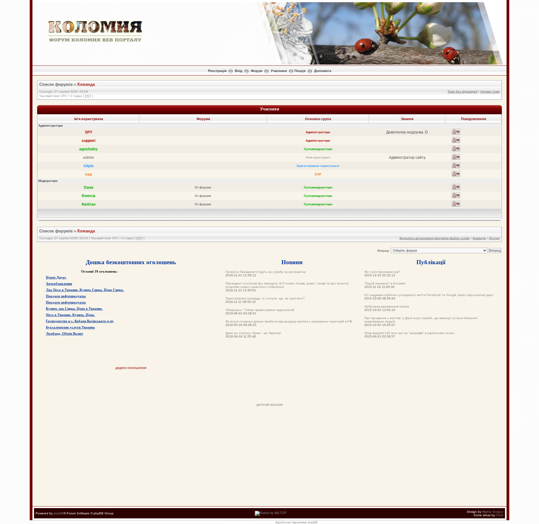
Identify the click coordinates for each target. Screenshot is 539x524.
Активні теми (490, 91)
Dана (88, 187)
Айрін (88, 166)
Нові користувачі (318, 157)
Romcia (88, 196)
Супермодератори (318, 149)
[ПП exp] (456, 174)
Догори (494, 238)
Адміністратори (318, 132)
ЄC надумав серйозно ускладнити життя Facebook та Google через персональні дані (428, 295)
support (88, 140)
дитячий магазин (269, 404)
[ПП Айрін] (456, 165)
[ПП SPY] (456, 132)
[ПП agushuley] (456, 148)
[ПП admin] (456, 157)
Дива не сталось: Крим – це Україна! (253, 333)
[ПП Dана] (456, 187)
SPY (88, 132)
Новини (292, 262)
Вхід (238, 71)
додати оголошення (130, 368)
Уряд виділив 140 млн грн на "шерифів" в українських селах (409, 333)
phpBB (59, 513)
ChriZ (499, 515)
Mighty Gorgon (492, 511)
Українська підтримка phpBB (296, 522)
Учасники (279, 71)
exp (88, 174)
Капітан (88, 204)
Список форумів (56, 84)
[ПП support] (456, 140)
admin (88, 157)
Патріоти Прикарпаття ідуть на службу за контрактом (266, 272)
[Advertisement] (269, 389)
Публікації (430, 262)
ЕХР (318, 174)
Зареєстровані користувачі (317, 165)
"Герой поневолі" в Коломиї (384, 283)
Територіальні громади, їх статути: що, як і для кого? (265, 298)
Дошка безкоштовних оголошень (131, 262)
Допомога (322, 71)
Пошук (300, 71)
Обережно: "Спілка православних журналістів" (260, 310)
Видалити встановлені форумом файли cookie (435, 238)
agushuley (88, 149)
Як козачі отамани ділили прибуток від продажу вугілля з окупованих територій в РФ (289, 321)
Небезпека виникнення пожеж (386, 306)
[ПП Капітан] (456, 204)
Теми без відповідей (463, 91)
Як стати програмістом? (382, 272)
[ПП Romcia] (456, 195)
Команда (86, 84)
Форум (256, 71)
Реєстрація (217, 71)
